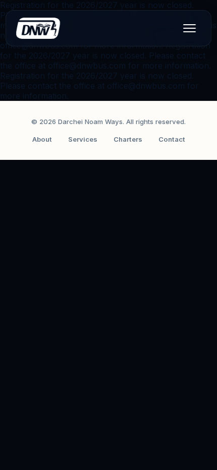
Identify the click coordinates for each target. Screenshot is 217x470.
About (42, 139)
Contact (171, 139)
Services (82, 139)
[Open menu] (189, 28)
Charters (128, 139)
